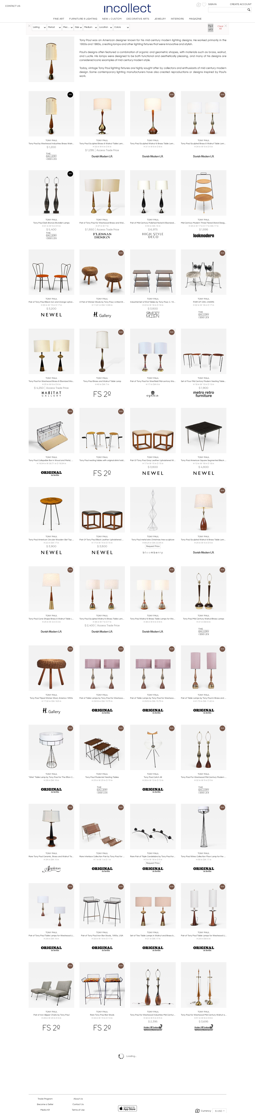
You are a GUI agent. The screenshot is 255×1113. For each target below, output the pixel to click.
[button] (199, 5)
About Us (78, 1099)
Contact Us (12, 6)
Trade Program (45, 1099)
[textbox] (227, 9)
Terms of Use (78, 1110)
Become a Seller (45, 1104)
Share (49, 133)
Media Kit (45, 1110)
